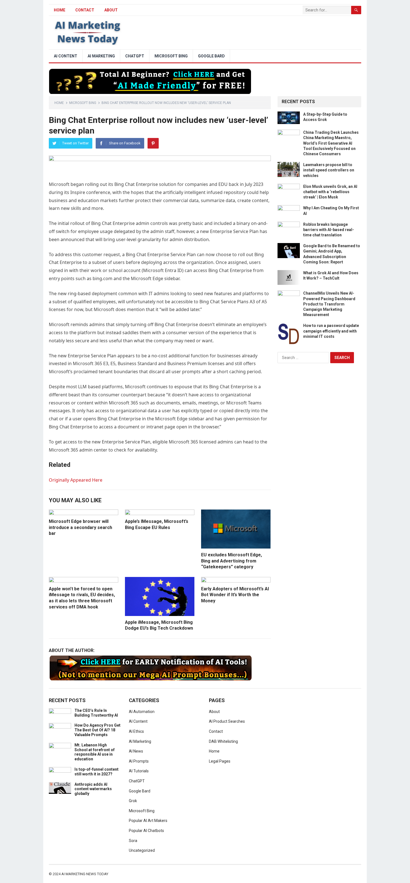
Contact (84, 10)
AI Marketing (101, 56)
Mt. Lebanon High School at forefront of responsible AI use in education (94, 752)
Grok (133, 801)
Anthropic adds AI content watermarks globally (93, 789)
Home (59, 103)
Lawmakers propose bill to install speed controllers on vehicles (328, 170)
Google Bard (211, 56)
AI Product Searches (227, 721)
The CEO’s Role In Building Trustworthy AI (96, 712)
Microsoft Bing (171, 56)
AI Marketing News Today (84, 874)
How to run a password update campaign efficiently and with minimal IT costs (331, 330)
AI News (136, 751)
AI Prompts (139, 761)
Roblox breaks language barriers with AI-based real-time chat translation (328, 229)
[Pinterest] (153, 143)
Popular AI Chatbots (146, 830)
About (111, 10)
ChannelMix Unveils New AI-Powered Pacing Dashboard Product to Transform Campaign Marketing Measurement (329, 304)
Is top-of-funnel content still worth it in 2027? (96, 771)
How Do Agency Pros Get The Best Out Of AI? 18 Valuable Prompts (97, 730)
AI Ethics (136, 731)
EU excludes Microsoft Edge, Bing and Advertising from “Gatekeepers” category (231, 560)
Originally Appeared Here (75, 480)
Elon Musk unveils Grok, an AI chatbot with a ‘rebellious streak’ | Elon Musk (330, 191)
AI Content (65, 56)
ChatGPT (134, 56)
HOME (59, 10)
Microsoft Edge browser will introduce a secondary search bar (80, 527)
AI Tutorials (139, 771)
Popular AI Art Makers (148, 820)
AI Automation (142, 711)
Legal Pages (219, 761)
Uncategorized (142, 850)
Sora (133, 840)
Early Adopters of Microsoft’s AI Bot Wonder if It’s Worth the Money (235, 594)
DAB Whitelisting (223, 741)
